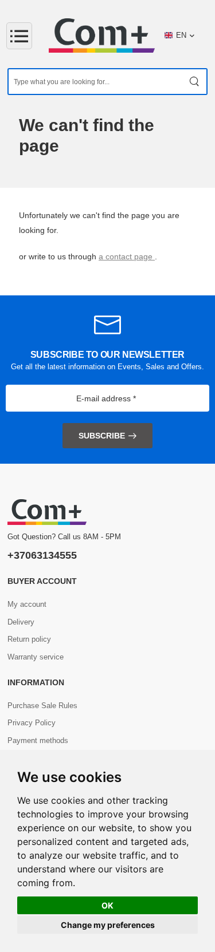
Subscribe (102, 435)
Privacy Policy (31, 722)
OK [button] (107, 905)
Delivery (20, 622)
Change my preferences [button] (108, 925)
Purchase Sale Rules (42, 705)
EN (181, 35)
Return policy (29, 639)
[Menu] (19, 35)
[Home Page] (102, 35)
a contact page (127, 256)
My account (26, 604)
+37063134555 (42, 555)
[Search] (195, 81)
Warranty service (35, 657)
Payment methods (37, 740)
